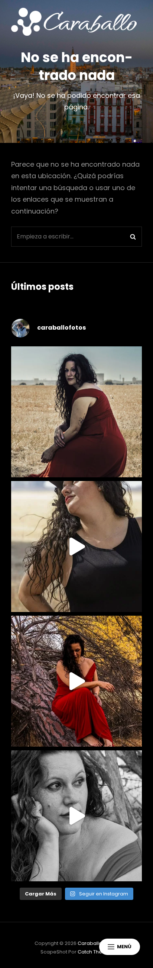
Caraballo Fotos (97, 943)
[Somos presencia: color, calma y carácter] (76, 681)
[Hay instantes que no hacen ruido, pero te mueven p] (76, 411)
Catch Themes (95, 951)
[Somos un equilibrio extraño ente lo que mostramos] (76, 815)
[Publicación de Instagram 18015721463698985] (76, 546)
